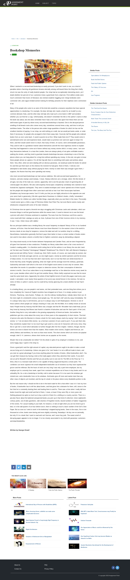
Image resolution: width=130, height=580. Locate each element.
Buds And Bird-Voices (98, 79)
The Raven (94, 126)
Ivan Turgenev (95, 95)
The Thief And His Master (99, 108)
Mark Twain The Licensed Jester (101, 118)
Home (37, 3)
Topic (54, 3)
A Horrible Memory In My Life (100, 122)
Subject (45, 3)
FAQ (45, 565)
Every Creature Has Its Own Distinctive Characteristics (103, 113)
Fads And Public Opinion (98, 83)
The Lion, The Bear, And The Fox (101, 130)
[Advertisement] (65, 22)
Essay (14, 54)
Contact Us (17, 569)
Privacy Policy (48, 569)
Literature (15, 45)
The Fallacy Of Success (98, 87)
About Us (17, 565)
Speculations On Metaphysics (100, 75)
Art (92, 91)
